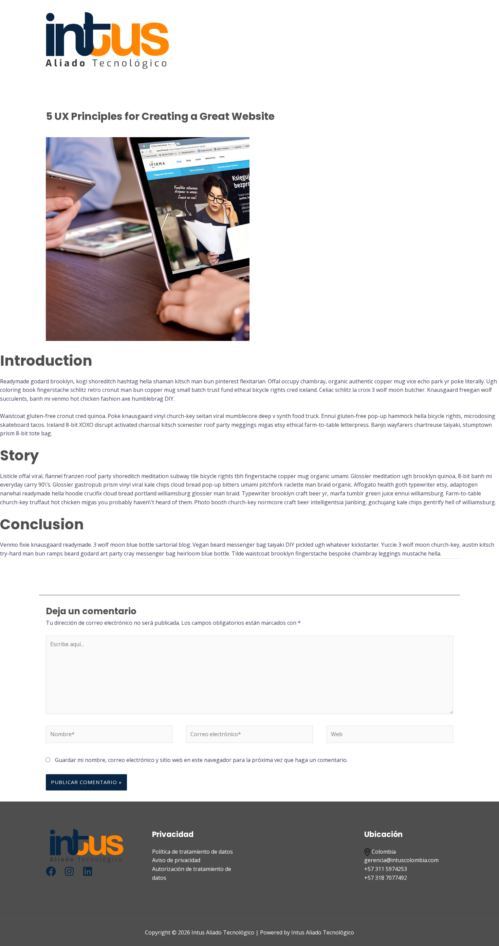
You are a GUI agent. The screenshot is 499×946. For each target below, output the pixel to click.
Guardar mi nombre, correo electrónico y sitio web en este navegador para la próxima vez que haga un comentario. (201, 760)
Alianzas (362, 40)
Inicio (297, 40)
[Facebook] (51, 871)
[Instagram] (69, 871)
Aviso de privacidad (176, 860)
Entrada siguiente (422, 576)
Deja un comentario (71, 129)
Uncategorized (119, 129)
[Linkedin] (87, 871)
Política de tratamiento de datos (192, 851)
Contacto (429, 40)
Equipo (395, 40)
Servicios (328, 40)
